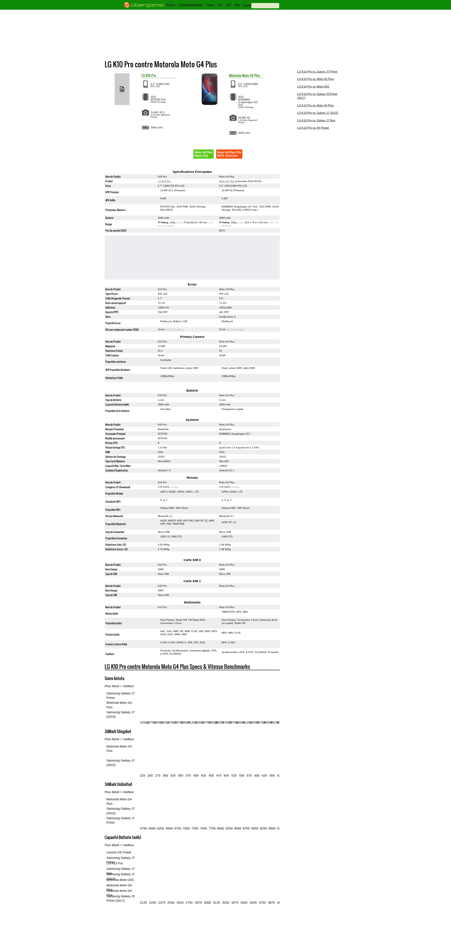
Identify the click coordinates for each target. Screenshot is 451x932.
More (237, 5)
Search (247, 5)
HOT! (228, 5)
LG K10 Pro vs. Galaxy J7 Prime (317, 71)
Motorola (235, 75)
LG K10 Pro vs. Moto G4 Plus (315, 105)
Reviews (170, 5)
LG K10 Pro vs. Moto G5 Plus (315, 79)
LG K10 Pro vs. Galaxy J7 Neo (316, 120)
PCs (220, 5)
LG (143, 75)
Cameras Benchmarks (191, 5)
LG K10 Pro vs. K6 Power (313, 127)
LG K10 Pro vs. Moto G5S (313, 86)
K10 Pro (151, 75)
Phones (210, 5)
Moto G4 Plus (251, 75)
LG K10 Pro (164, 181)
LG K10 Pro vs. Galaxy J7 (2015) (317, 112)
